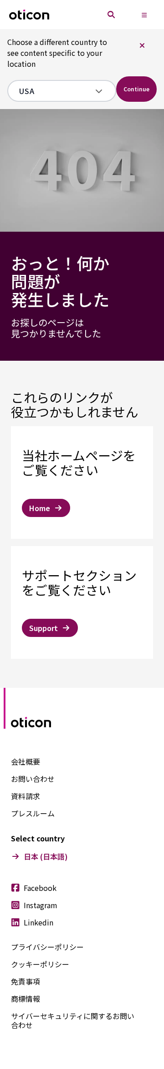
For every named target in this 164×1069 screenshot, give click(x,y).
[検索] (111, 14)
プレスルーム (33, 813)
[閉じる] (142, 45)
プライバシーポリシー (47, 946)
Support (43, 627)
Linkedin (38, 922)
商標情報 (25, 998)
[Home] (29, 15)
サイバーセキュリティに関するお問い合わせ (72, 1020)
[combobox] (55, 91)
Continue (136, 89)
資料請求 (25, 796)
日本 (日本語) (46, 856)
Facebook (40, 887)
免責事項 (25, 981)
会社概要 (25, 761)
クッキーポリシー (40, 964)
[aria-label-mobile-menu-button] (144, 14)
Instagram (40, 905)
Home (39, 507)
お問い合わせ (33, 778)
